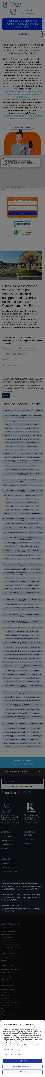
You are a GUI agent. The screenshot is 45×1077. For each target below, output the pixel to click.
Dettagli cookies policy (11, 1050)
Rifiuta (22, 1072)
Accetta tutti (22, 1061)
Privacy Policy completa (12, 1054)
